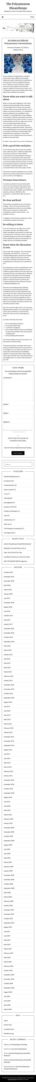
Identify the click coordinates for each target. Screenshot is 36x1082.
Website (6, 422)
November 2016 (9, 633)
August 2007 (8, 927)
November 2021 (9, 576)
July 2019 (7, 598)
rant (5, 515)
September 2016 (9, 641)
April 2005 (7, 957)
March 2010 (8, 815)
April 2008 (7, 892)
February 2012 (8, 728)
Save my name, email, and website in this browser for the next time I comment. (19, 431)
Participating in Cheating (19, 1044)
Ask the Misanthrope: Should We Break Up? (17, 544)
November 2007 (9, 914)
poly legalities (8, 502)
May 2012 (7, 715)
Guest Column (8, 489)
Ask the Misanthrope (10, 476)
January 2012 (8, 732)
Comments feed (9, 1029)
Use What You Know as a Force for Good (17, 557)
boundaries (7, 481)
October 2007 (8, 918)
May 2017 (7, 620)
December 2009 (9, 828)
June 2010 (7, 806)
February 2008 (8, 901)
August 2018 (8, 607)
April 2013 (7, 667)
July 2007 (7, 931)
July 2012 (7, 706)
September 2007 (9, 923)
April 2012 (7, 719)
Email (6, 413)
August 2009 (8, 845)
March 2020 (8, 589)
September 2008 (9, 888)
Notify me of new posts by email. (18, 448)
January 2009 (8, 871)
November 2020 (9, 581)
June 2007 (7, 936)
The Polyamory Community (12, 528)
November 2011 (9, 741)
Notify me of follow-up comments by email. (18, 439)
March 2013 (8, 672)
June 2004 (7, 1001)
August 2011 (8, 750)
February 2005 (8, 966)
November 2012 (9, 689)
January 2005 (8, 970)
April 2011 (7, 763)
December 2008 (9, 875)
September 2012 (9, 698)
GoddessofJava (18, 50)
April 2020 (7, 585)
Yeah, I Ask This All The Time (13, 552)
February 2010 (8, 819)
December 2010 (9, 780)
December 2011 (9, 737)
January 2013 (8, 680)
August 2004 (8, 992)
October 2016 (8, 637)
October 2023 (8, 572)
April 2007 (7, 944)
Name (6, 404)
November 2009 (9, 832)
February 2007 (8, 953)
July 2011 (7, 754)
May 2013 (7, 663)
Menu (32, 17)
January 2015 (8, 654)
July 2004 (7, 996)
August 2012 (8, 702)
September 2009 (9, 840)
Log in (6, 1020)
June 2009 (7, 853)
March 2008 (8, 897)
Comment (8, 378)
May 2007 (7, 940)
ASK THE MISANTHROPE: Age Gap (15, 561)
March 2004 (8, 1009)
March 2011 (8, 767)
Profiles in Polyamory (11, 511)
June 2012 (7, 711)
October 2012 (8, 693)
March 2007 (8, 949)
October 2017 (8, 615)
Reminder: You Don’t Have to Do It (15, 548)
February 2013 (8, 676)
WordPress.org (9, 1033)
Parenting (7, 498)
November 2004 (9, 979)
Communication (9, 485)
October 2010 (8, 788)
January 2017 (8, 624)
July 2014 (7, 659)
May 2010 (7, 810)
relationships (8, 520)
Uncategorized (8, 533)
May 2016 (7, 646)
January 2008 (8, 905)
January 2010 (8, 823)
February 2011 (8, 771)
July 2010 (7, 801)
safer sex (7, 524)
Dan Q (6, 1060)
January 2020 (8, 594)
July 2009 (7, 849)
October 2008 (8, 884)
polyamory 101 (9, 507)
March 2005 (8, 962)
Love (5, 494)
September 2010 (9, 793)
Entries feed (8, 1025)
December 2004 (9, 975)
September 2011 (9, 745)
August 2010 (8, 797)
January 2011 (8, 776)
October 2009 (8, 836)
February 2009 (8, 866)
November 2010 (9, 784)
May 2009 (7, 858)
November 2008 (9, 879)
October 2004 (8, 983)
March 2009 (8, 862)
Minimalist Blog (12, 1079)
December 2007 (9, 910)
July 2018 (7, 611)
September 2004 (9, 988)
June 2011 (7, 758)
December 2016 (9, 628)
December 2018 (9, 602)
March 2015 (8, 650)
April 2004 (7, 1005)
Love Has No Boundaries (19, 1049)
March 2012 (8, 724)
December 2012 (9, 685)
